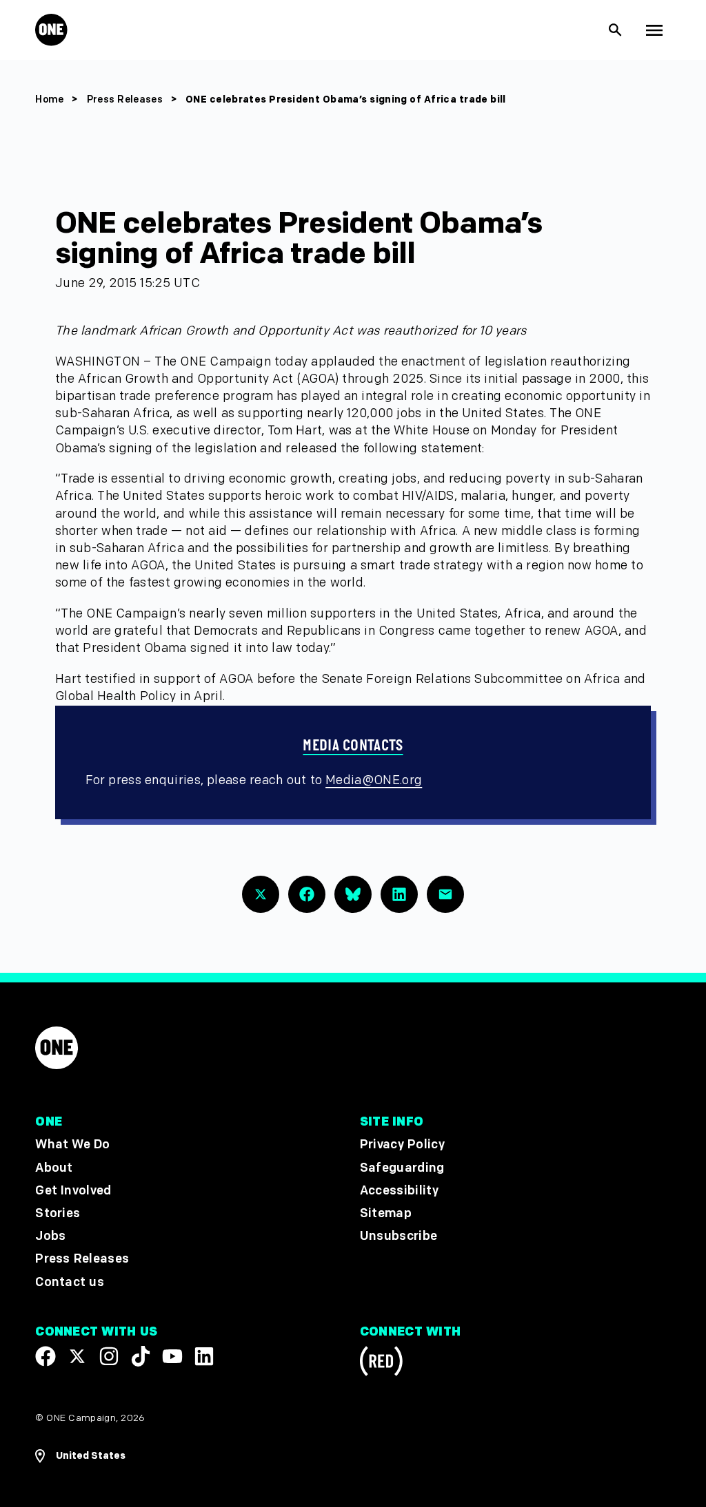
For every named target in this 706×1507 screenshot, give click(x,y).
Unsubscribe (399, 1237)
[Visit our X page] (77, 1356)
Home (49, 99)
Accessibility (399, 1190)
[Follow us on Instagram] (109, 1356)
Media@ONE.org (373, 780)
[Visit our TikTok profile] (140, 1356)
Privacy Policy (402, 1145)
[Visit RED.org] (381, 1363)
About (54, 1168)
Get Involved (73, 1190)
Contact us (69, 1282)
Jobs (50, 1237)
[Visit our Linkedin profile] (204, 1356)
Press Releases (126, 99)
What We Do (72, 1145)
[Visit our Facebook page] (45, 1356)
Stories (57, 1213)
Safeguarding (402, 1168)
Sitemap (386, 1213)
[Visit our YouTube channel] (172, 1356)
